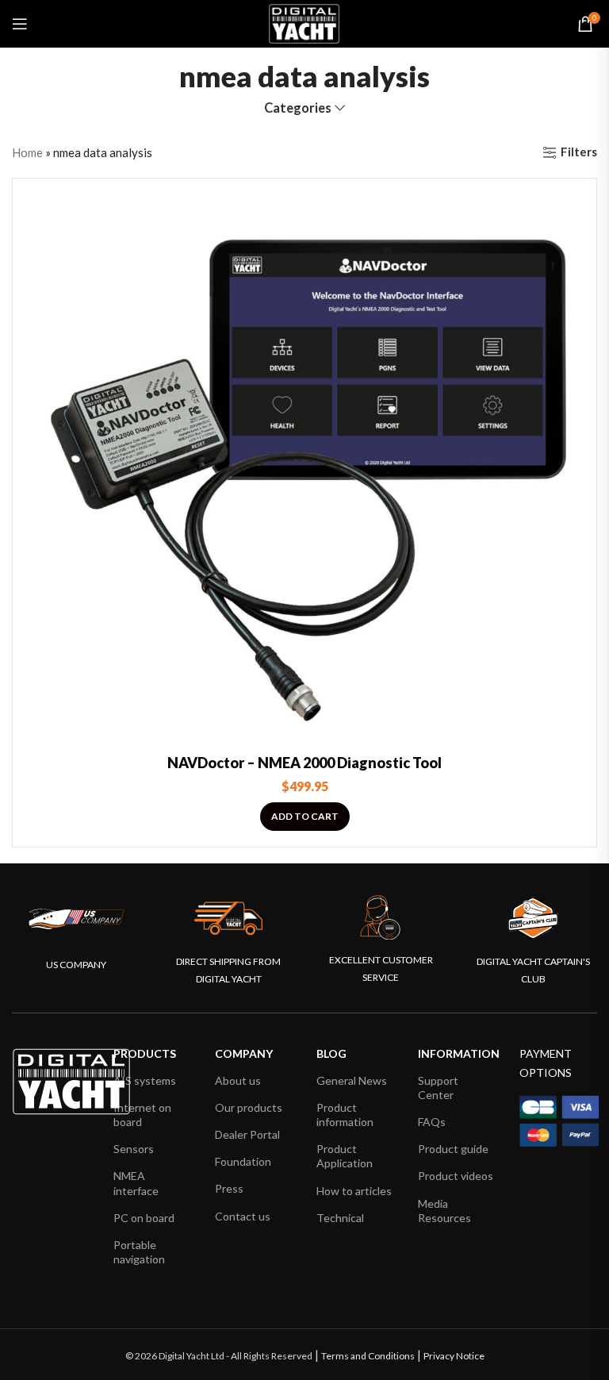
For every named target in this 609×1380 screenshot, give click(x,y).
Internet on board (142, 1114)
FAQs (432, 1121)
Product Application (344, 1156)
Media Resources (444, 1210)
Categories (297, 108)
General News (351, 1080)
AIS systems (144, 1080)
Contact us (242, 1216)
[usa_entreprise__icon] (76, 919)
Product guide (453, 1148)
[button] (305, 816)
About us (238, 1080)
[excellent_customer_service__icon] (380, 917)
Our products (248, 1107)
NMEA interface (136, 1183)
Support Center (438, 1087)
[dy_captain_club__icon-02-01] (533, 918)
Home (27, 152)
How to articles (354, 1190)
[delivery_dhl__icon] (228, 918)
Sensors (133, 1148)
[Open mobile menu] (20, 24)
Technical (340, 1217)
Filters (579, 152)
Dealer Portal (247, 1134)
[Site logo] (304, 22)
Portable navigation (139, 1252)
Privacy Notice (454, 1356)
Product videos (455, 1175)
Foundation (243, 1161)
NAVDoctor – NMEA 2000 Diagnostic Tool (304, 762)
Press (229, 1188)
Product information (344, 1114)
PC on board (143, 1217)
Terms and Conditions (368, 1356)
